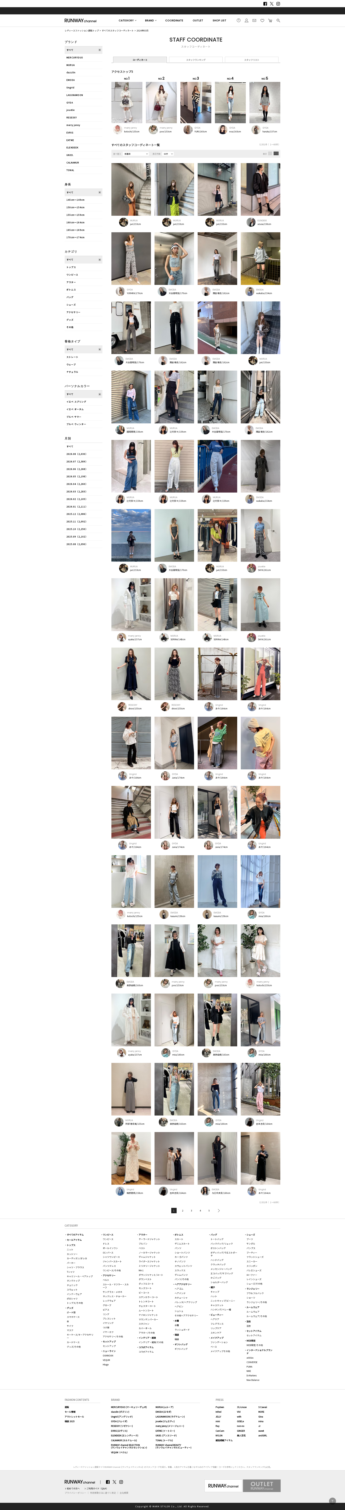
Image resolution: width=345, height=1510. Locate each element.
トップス (71, 267)
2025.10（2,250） (77, 528)
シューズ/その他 (254, 1283)
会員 (246, 20)
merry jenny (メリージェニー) (170, 1425)
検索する (278, 20)
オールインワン (110, 1248)
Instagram (278, 4)
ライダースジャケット (149, 1261)
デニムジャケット (147, 1256)
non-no (240, 1425)
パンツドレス (109, 1265)
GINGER (241, 1430)
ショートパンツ (182, 1252)
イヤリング (108, 1322)
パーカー (71, 1262)
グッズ (70, 319)
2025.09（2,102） (77, 536)
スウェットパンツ (183, 1265)
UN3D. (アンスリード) (166, 1435)
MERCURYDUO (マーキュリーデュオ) (129, 1407)
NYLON (219, 1435)
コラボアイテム (146, 1347)
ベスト (142, 1248)
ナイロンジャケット (148, 1314)
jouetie (70, 109)
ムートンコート (146, 1310)
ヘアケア (215, 1319)
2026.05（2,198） (77, 476)
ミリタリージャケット (149, 1265)
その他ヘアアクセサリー (186, 1315)
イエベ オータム (75, 409)
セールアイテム (74, 1239)
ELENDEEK (72, 147)
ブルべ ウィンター (76, 424)
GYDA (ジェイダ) (119, 1421)
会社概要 (124, 1493)
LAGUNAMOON (74, 94)
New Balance (253, 1379)
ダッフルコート (146, 1283)
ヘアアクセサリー (183, 1284)
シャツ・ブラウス (75, 1267)
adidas (250, 1357)
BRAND (149, 20)
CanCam (220, 1430)
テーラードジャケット (149, 1239)
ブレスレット (109, 1318)
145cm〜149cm (75, 199)
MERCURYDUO (74, 57)
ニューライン (109, 1350)
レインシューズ (254, 1279)
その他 (70, 327)
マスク (70, 1330)
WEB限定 (251, 1340)
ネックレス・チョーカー (114, 1296)
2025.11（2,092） (77, 521)
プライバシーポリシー (75, 1493)
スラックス (180, 1270)
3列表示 (270, 153)
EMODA (70, 79)
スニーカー (252, 1261)
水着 (177, 1320)
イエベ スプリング (76, 401)
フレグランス (217, 1323)
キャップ (215, 1291)
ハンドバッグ (217, 1259)
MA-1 (141, 1270)
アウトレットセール (74, 1416)
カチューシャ (181, 1297)
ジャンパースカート (112, 1261)
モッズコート (145, 1288)
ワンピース (72, 274)
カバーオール (145, 1328)
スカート (179, 1239)
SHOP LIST (219, 20)
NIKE (249, 1370)
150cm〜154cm (75, 207)
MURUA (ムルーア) (164, 1407)
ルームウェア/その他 (257, 1316)
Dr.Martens (252, 1375)
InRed (218, 1411)
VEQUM (106, 1359)
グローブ (107, 1305)
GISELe (240, 1421)
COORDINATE (174, 20)
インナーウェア (74, 1294)
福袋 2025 (70, 1421)
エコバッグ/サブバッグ (222, 1273)
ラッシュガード (182, 1329)
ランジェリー (253, 1288)
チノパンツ (180, 1261)
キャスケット (217, 1305)
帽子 (213, 1287)
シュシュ (179, 1310)
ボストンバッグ (218, 1248)
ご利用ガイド (238, 20)
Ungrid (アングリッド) (122, 1416)
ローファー (252, 1274)
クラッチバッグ (218, 1264)
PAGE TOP (332, 1501)
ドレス (106, 1243)
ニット (70, 1249)
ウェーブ (71, 364)
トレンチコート (146, 1301)
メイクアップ (217, 1337)
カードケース (73, 1342)
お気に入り (262, 20)
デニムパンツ (181, 1274)
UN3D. (70, 154)
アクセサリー (73, 312)
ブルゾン (143, 1243)
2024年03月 (142, 30)
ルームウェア (253, 1307)
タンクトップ (73, 1280)
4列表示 (276, 153)
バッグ (70, 297)
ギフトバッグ (181, 1344)
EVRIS (69, 132)
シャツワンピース (111, 1256)
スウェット (72, 1289)
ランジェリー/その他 (257, 1302)
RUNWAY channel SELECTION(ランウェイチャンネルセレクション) (129, 1446)
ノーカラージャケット (149, 1252)
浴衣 (249, 1321)
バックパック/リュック (222, 1243)
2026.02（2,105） (77, 498)
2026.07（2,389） (77, 461)
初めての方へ (73, 1488)
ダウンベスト (145, 1279)
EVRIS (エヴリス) (119, 1430)
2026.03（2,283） (77, 491)
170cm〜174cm (75, 237)
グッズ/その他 (74, 1346)
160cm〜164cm (75, 222)
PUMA (249, 1366)
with (239, 1416)
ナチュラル (72, 371)
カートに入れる (270, 20)
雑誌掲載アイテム (224, 1440)
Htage (106, 1364)
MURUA (70, 64)
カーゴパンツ (181, 1256)
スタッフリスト (251, 59)
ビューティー (217, 1314)
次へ (218, 1210)
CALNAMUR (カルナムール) (124, 1440)
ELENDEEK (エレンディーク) (124, 1435)
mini (218, 1421)
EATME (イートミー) (165, 1430)
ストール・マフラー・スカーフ (116, 1286)
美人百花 (241, 1435)
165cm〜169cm (75, 229)
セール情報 (70, 1411)
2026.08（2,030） (77, 453)
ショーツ (251, 1297)
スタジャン (144, 1323)
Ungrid (70, 87)
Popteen (220, 1407)
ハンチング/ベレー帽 (221, 1309)
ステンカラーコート (148, 1297)
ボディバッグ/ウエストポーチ (224, 1254)
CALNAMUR (72, 162)
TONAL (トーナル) (164, 1440)
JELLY (218, 1416)
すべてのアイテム (75, 1234)
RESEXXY (71, 117)
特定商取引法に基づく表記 (103, 1493)
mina (260, 1421)
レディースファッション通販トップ (82, 30)
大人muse (242, 1407)
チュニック (72, 1285)
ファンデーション (219, 1342)
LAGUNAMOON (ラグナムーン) (170, 1416)
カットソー (72, 1253)
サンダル (251, 1243)
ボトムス (71, 289)
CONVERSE (252, 1362)
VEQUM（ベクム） (120, 1452)
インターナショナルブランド (259, 1352)
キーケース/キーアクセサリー (80, 1336)
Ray (217, 1425)
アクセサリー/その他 (113, 1336)
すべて (69, 49)
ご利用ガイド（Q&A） (97, 1488)
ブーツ (250, 1239)
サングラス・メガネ (112, 1291)
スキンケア (216, 1332)
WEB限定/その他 (255, 1345)
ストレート (72, 356)
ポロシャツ (72, 1298)
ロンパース (108, 1252)
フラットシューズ (255, 1256)
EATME (70, 140)
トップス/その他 (75, 1302)
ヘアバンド (180, 1293)
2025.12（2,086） (77, 513)
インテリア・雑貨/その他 (151, 1342)
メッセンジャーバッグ (221, 1268)
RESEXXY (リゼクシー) (122, 1425)
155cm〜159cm (75, 214)
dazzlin (70, 72)
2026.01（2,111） (77, 506)
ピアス (106, 1309)
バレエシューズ (254, 1270)
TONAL (70, 170)
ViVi (239, 1411)
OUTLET (198, 20)
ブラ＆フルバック (255, 1293)
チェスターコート (147, 1305)
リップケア (216, 1328)
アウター (71, 282)
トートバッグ (217, 1239)
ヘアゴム (179, 1288)
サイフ (70, 1325)
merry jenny (73, 124)
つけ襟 (106, 1327)
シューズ (71, 304)
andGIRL (262, 1435)
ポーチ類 (71, 1312)
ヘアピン (179, 1306)
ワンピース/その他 (112, 1270)
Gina (260, 1416)
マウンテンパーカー (148, 1319)
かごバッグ (216, 1277)
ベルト (106, 1279)
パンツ (178, 1248)
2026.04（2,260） (77, 483)
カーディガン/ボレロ (77, 1258)
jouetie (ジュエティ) (165, 1421)
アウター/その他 (147, 1332)
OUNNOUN (108, 1355)
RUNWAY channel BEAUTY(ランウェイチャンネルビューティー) (173, 1446)
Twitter (272, 4)
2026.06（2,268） (77, 468)
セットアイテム (254, 1330)
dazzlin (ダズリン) (120, 1411)
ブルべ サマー (73, 416)
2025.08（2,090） (77, 544)
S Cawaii (262, 1407)
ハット (214, 1296)
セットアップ (109, 1341)
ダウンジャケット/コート (151, 1274)
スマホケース (73, 1316)
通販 (67, 1407)
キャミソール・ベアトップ (80, 1276)
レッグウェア (109, 1300)
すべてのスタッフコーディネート (118, 30)
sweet (261, 1430)
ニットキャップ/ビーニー (223, 1300)
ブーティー (252, 1252)
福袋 (177, 1334)
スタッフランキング (196, 59)
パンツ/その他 (182, 1279)
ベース (214, 1346)
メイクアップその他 (220, 1351)
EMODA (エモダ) (163, 1411)
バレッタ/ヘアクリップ (186, 1302)
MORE (261, 1411)
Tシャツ (71, 1271)
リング (106, 1314)
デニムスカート (182, 1243)
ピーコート (144, 1292)
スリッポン (252, 1265)
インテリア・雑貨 (147, 1337)
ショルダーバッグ (219, 1282)
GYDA (69, 102)
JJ (259, 1425)
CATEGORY (126, 20)
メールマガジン (254, 20)
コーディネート (140, 59)
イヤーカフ (108, 1331)
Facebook (265, 4)
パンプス (251, 1248)
